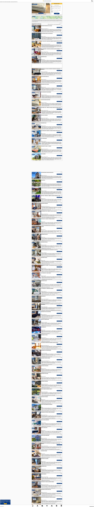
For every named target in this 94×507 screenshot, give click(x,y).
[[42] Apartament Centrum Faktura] (36, 361)
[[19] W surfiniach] (36, 183)
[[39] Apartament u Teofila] (36, 338)
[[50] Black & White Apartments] (36, 423)
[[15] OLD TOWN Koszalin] (36, 141)
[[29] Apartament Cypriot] (36, 260)
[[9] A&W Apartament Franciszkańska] (36, 95)
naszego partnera (54, 217)
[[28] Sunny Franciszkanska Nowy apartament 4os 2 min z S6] (36, 253)
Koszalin (33, 26)
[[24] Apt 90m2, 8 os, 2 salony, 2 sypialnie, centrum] (36, 222)
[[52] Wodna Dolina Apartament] (36, 438)
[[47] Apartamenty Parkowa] (36, 400)
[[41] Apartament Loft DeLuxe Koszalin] (36, 353)
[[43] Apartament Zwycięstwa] (36, 369)
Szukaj (57, 13)
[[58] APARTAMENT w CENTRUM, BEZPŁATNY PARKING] (36, 485)
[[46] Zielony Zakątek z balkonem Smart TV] (36, 392)
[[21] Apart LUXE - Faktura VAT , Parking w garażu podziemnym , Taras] (36, 198)
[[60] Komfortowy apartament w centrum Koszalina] (36, 500)
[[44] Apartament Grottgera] (36, 376)
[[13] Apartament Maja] (36, 126)
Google (1, 500)
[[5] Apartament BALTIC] (36, 59)
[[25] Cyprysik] (36, 229)
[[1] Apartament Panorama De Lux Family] (36, 29)
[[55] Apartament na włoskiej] (36, 461)
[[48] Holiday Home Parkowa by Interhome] (36, 407)
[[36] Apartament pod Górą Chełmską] (36, 314)
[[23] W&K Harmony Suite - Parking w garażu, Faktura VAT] (36, 214)
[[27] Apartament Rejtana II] (36, 245)
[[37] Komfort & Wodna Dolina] (36, 322)
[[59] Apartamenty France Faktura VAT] (36, 492)
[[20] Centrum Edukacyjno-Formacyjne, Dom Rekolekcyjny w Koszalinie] (36, 191)
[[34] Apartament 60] (36, 299)
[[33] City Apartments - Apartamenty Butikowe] (36, 291)
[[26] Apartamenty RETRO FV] (36, 237)
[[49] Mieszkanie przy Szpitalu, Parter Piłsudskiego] (36, 415)
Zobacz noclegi (59, 27)
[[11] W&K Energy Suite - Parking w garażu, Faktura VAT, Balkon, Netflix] (36, 110)
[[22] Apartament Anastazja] (36, 206)
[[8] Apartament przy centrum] (36, 87)
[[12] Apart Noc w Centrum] (36, 118)
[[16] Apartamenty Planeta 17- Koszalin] (36, 149)
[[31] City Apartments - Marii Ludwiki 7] (36, 276)
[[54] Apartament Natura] (36, 454)
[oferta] (33, 410)
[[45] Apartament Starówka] (36, 384)
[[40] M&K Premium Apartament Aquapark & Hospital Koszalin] (36, 345)
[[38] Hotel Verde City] (36, 330)
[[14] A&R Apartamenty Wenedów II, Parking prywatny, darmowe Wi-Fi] (36, 133)
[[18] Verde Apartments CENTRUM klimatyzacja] (36, 175)
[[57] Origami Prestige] (36, 477)
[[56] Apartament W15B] (36, 469)
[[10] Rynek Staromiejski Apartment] (36, 103)
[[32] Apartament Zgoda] (36, 284)
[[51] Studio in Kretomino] (36, 430)
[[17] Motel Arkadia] (36, 157)
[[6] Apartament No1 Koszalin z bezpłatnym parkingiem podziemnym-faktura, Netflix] (36, 72)
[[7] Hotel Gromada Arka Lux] (36, 79)
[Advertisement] (47, 166)
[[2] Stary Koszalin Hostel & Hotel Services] (36, 36)
